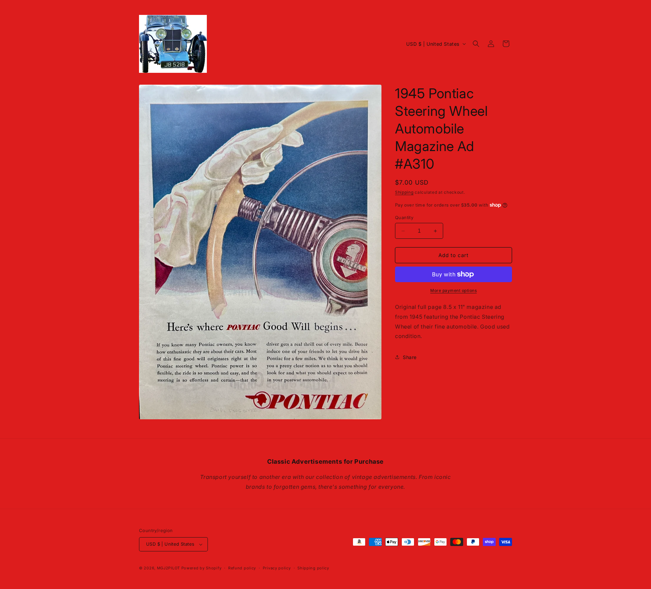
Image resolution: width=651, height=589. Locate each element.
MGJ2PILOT (168, 568)
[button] (476, 43)
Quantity (404, 217)
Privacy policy (277, 568)
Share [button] (410, 357)
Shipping (404, 192)
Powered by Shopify (201, 568)
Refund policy (242, 568)
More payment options (453, 290)
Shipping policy (313, 568)
